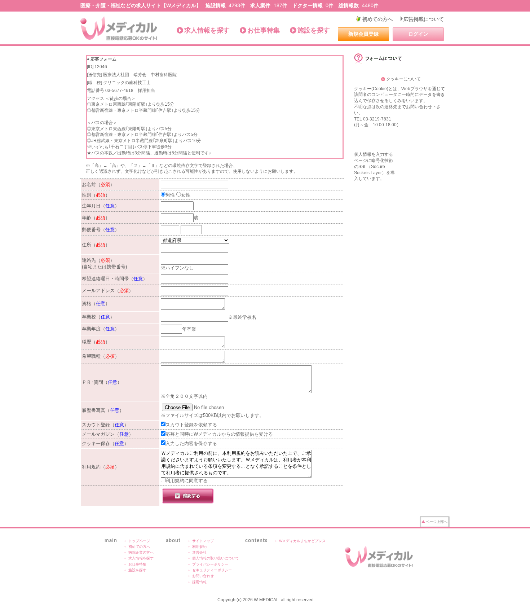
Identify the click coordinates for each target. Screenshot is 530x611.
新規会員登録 (363, 34)
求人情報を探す (207, 30)
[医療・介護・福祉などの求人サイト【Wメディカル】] (119, 28)
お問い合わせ (203, 576)
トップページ (139, 541)
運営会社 (199, 552)
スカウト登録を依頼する (191, 424)
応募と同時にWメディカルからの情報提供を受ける (219, 434)
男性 (170, 195)
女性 (185, 195)
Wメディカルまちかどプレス (302, 541)
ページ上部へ (436, 522)
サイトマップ (203, 541)
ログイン (418, 34)
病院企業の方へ (141, 552)
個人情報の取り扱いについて (215, 558)
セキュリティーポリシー (212, 570)
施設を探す (313, 30)
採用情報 (199, 582)
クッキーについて (403, 79)
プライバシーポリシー (210, 564)
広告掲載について (423, 19)
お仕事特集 (263, 30)
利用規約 (199, 547)
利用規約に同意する (186, 480)
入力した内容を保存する (191, 443)
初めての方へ (377, 19)
